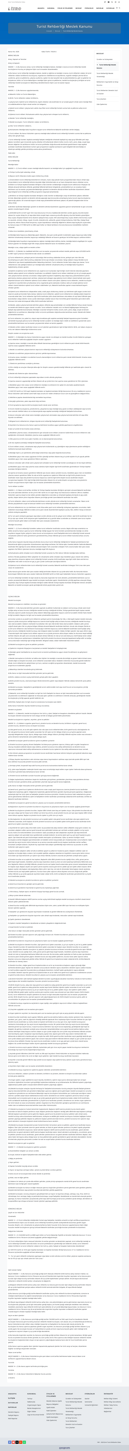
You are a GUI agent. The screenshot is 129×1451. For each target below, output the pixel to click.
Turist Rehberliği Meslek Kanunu (106, 66)
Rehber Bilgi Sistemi (111, 1399)
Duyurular (110, 8)
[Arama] (119, 8)
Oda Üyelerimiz (102, 104)
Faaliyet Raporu (13, 1415)
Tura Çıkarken (101, 99)
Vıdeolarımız (108, 1408)
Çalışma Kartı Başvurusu (54, 1414)
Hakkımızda (31, 1402)
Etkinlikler (89, 8)
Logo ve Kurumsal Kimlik (35, 1415)
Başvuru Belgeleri (52, 1404)
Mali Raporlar (12, 1418)
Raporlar (99, 8)
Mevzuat (79, 8)
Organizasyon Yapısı (34, 1405)
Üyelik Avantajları (52, 1417)
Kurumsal (51, 8)
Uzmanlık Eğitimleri (91, 1405)
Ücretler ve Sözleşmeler (105, 59)
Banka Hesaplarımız (34, 1408)
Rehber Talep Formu (111, 1405)
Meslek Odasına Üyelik (54, 1401)
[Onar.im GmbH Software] (64, 1448)
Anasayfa (41, 8)
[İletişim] (117, 8)
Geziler (87, 1399)
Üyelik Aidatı (50, 1407)
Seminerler (88, 1402)
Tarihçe (29, 1399)
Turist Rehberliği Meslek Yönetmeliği (105, 74)
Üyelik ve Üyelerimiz (65, 8)
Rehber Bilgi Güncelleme (112, 1402)
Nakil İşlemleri (51, 1411)
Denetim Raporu (13, 1412)
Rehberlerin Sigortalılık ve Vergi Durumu (107, 83)
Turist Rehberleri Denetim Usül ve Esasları (107, 92)
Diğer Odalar (31, 1411)
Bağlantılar (107, 1411)
